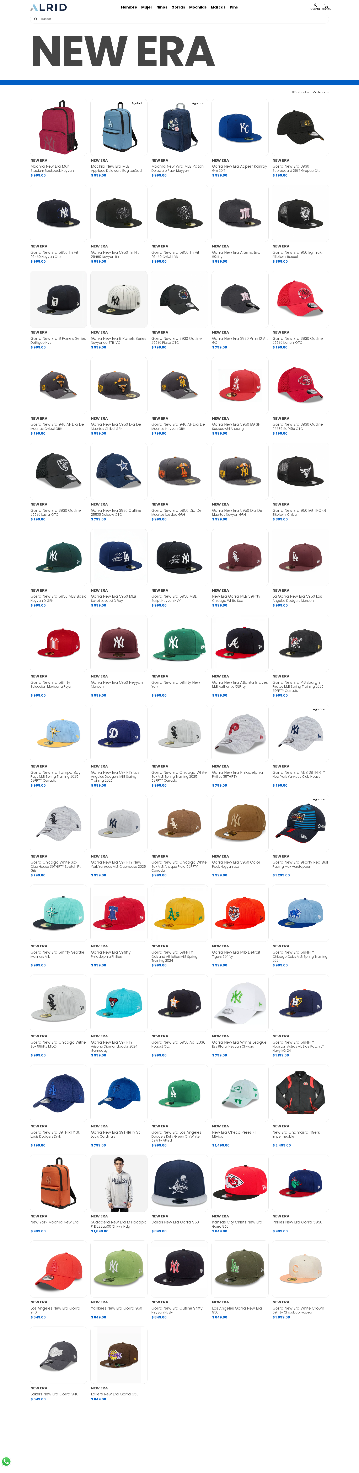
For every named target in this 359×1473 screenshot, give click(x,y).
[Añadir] (80, 149)
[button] (321, 92)
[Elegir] (262, 149)
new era (39, 160)
